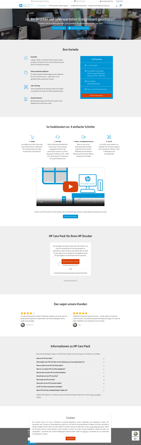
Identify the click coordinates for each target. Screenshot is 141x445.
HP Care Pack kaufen (58, 28)
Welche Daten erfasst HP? (70, 280)
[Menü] (138, 432)
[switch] (135, 439)
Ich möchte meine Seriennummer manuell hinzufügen (70, 273)
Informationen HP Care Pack (80, 28)
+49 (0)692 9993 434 (107, 1)
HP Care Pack (42, 6)
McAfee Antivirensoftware (79, 6)
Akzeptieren (70, 438)
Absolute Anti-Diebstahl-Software (99, 6)
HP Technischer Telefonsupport (58, 6)
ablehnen (86, 431)
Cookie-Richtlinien (95, 427)
